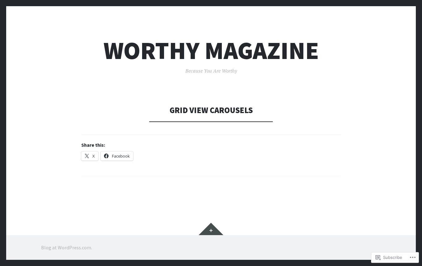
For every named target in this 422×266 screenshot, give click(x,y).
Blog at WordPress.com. (66, 247)
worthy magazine (211, 50)
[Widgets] (211, 229)
